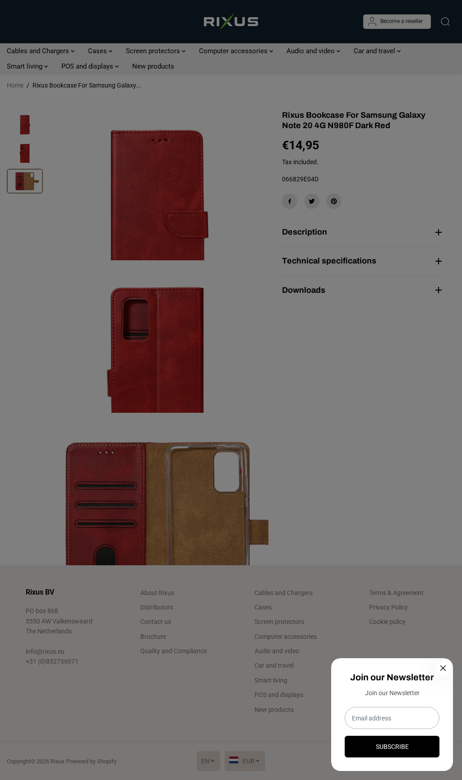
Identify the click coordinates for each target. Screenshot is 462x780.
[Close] (443, 668)
